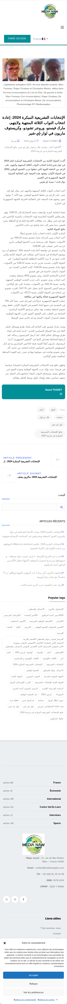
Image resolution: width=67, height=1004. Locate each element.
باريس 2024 (46, 694)
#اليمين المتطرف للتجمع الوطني (49, 627)
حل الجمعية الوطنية (28, 694)
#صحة (9, 627)
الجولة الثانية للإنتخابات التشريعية (49, 682)
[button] (4, 942)
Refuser (33, 983)
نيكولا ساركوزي (56, 718)
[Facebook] (23, 899)
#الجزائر (59, 621)
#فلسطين (59, 652)
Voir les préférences (33, 992)
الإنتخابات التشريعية (54, 664)
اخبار (9, 652)
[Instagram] (15, 899)
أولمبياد (40, 652)
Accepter (33, 975)
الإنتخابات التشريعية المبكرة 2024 (27, 664)
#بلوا (57, 147)
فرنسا (14, 141)
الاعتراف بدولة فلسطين (53, 670)
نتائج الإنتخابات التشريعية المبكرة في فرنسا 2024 (51, 434)
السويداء (59, 694)
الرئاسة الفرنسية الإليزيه (52, 688)
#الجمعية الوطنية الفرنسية (40, 621)
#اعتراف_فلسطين (36, 609)
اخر (61, 658)
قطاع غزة (14, 700)
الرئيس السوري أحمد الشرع (25, 688)
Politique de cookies (46, 1000)
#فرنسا (60, 633)
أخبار (51, 147)
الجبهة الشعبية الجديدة (53, 676)
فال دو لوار (35, 147)
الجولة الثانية (16, 676)
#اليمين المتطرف (17, 621)
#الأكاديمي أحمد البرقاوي (52, 615)
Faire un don (17, 38)
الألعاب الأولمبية (49, 658)
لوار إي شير (23, 147)
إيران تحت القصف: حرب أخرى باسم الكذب (41, 585)
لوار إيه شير (13, 706)
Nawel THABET (50, 141)
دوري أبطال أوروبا (55, 700)
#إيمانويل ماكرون (55, 609)
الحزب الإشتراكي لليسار (20, 682)
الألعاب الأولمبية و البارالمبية (26, 658)
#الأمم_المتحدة (31, 615)
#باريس (27, 627)
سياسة (44, 147)
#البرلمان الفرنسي (12, 615)
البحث (61, 495)
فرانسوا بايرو (28, 700)
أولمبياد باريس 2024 (24, 652)
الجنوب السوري (33, 676)
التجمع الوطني (32, 670)
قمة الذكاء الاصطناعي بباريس (50, 706)
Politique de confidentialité (25, 1000)
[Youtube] (6, 899)
